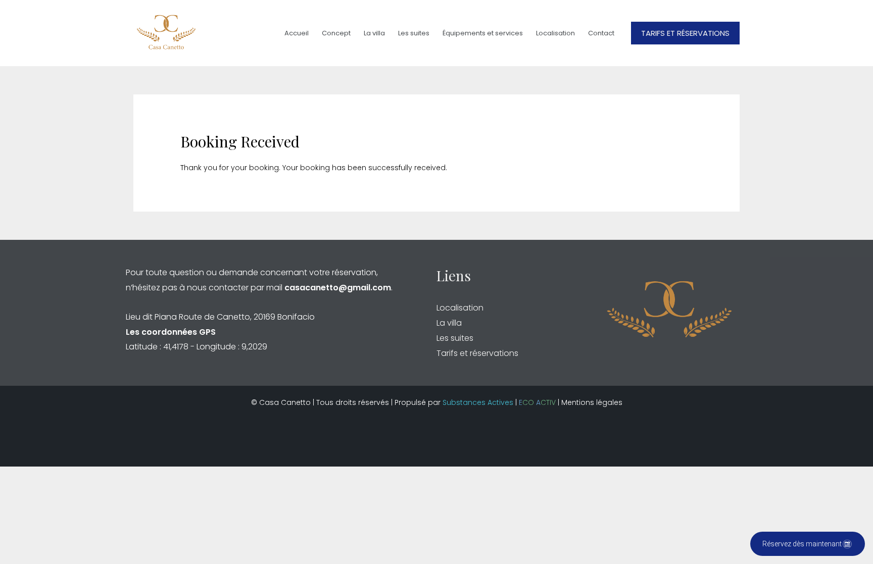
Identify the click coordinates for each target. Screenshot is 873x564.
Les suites (413, 33)
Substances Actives (478, 402)
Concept (336, 33)
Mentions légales (591, 402)
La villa (374, 33)
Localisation (555, 33)
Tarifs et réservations (477, 353)
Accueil (296, 33)
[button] (685, 33)
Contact (601, 33)
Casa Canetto (285, 402)
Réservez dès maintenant (802, 544)
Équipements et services (483, 33)
